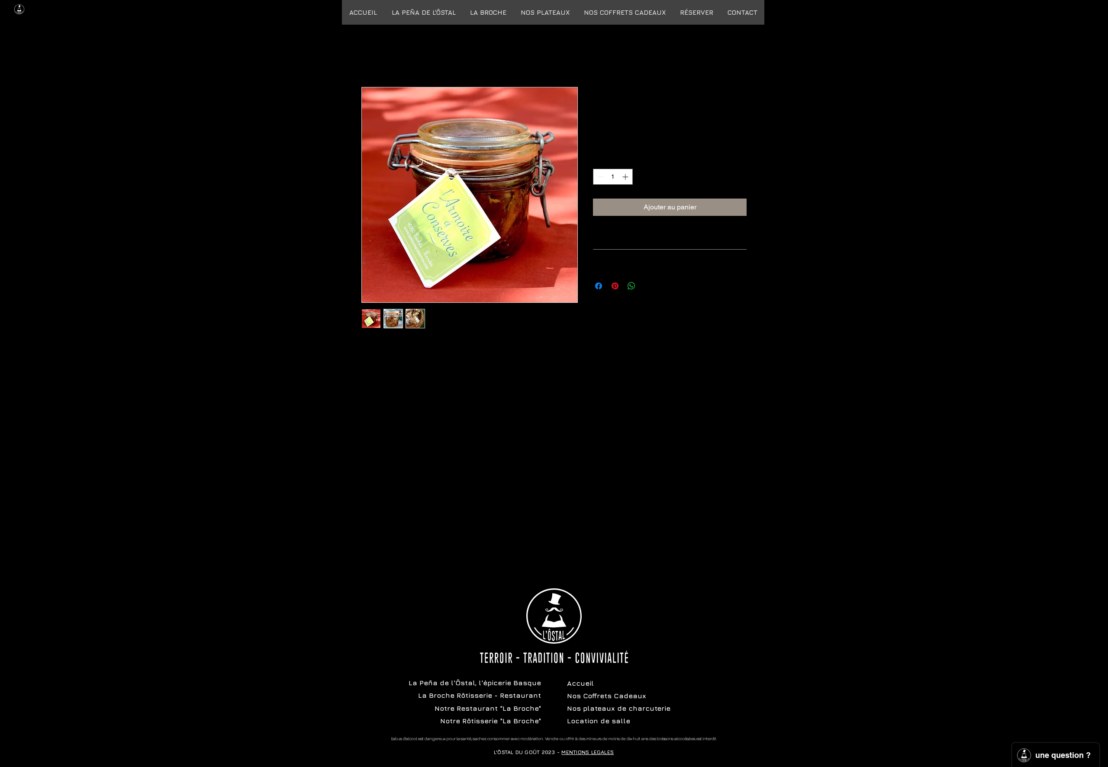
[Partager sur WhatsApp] (631, 286)
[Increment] (626, 176)
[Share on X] (648, 286)
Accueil (372, 55)
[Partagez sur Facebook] (598, 286)
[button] (625, 12)
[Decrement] (599, 176)
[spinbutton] (613, 176)
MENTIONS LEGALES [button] (587, 752)
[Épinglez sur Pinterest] (615, 286)
